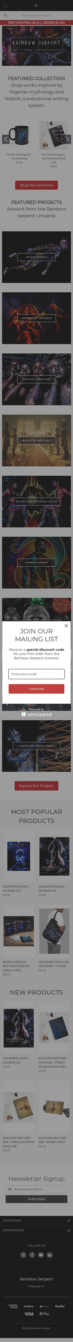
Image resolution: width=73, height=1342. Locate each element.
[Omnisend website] (36, 712)
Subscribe (36, 689)
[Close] (66, 625)
